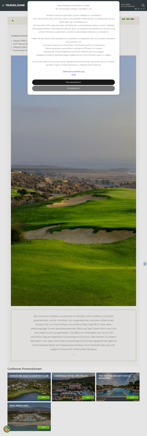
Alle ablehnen (73, 88)
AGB (73, 75)
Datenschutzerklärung (73, 71)
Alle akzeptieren (73, 82)
